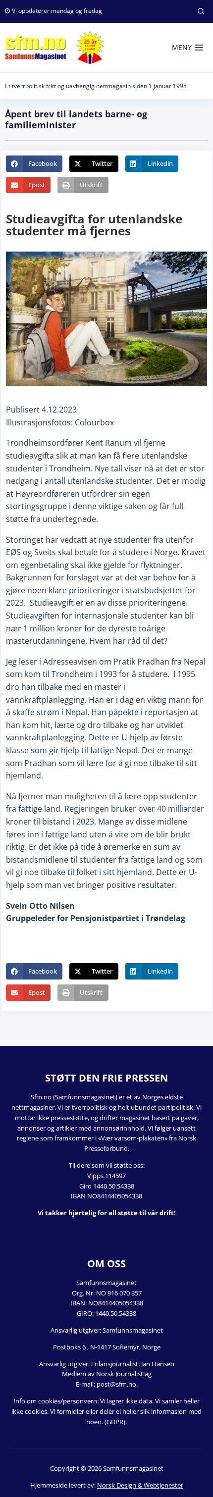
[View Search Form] (200, 11)
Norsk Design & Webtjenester (140, 1485)
